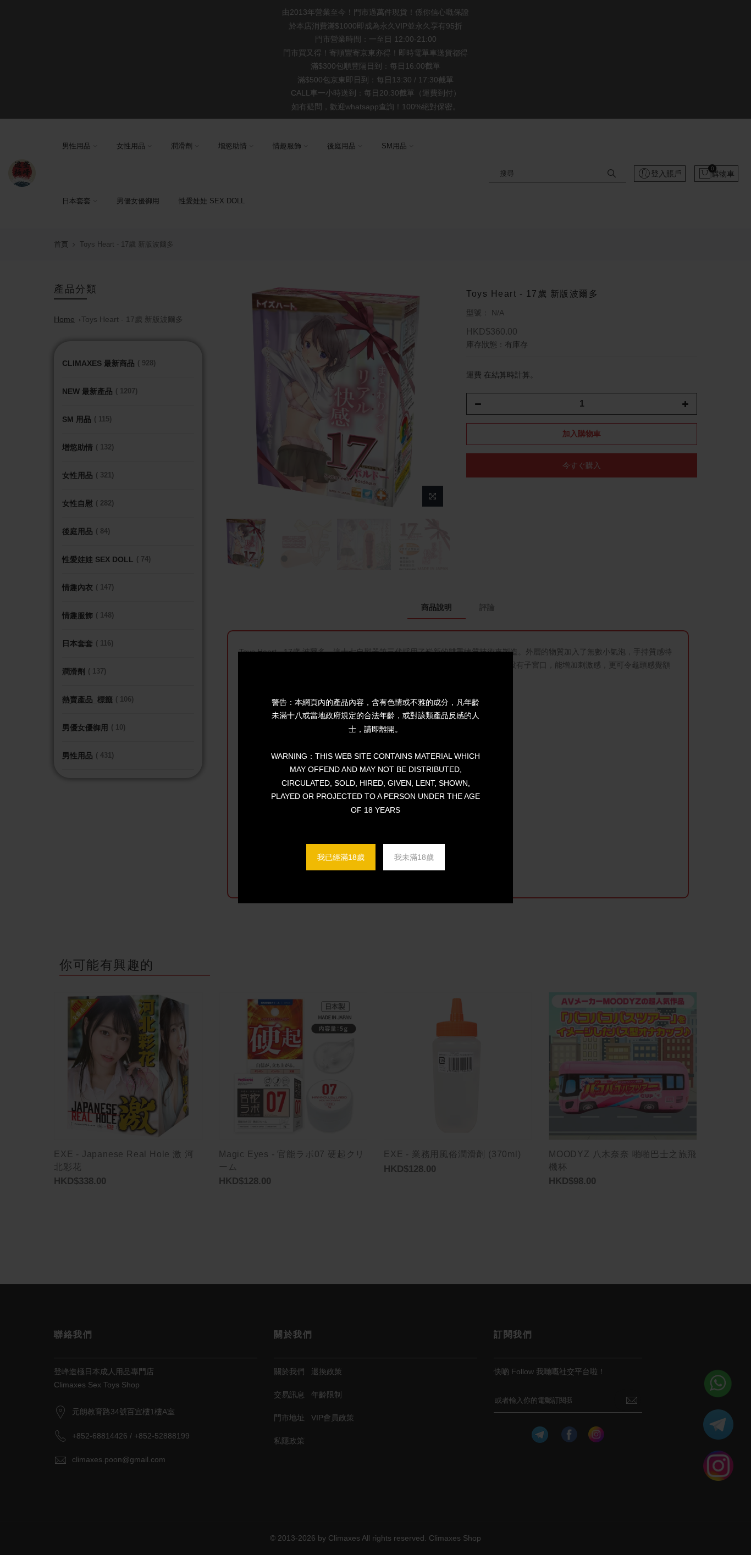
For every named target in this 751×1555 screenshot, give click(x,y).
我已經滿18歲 (341, 857)
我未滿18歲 (414, 857)
